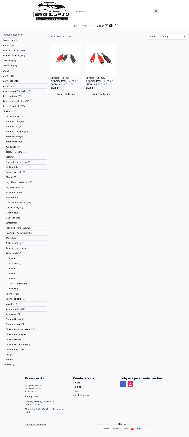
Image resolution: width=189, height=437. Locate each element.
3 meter (12, 268)
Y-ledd (12, 288)
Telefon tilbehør (13, 319)
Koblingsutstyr (13, 207)
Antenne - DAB (13, 121)
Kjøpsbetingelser (81, 395)
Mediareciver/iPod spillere (15, 91)
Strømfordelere (13, 309)
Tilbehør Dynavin (14, 339)
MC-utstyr (7, 86)
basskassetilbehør (14, 151)
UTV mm (7, 364)
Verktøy (9, 359)
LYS (4, 70)
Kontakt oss (78, 391)
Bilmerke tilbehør (11, 50)
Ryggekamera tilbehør (16, 248)
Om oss (76, 382)
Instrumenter (12, 192)
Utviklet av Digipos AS (35, 424)
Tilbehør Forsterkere (16, 344)
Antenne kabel (13, 136)
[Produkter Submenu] (92, 25)
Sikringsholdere (13, 298)
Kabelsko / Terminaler (16, 202)
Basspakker (8, 40)
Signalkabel (11, 253)
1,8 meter (13, 263)
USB (8, 354)
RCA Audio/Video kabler (17, 232)
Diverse (9, 177)
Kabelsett (10, 197)
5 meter (12, 273)
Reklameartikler (13, 243)
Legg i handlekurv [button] (66, 94)
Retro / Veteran (10, 96)
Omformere (11, 222)
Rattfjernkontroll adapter (18, 227)
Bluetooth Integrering (16, 162)
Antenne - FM (12, 126)
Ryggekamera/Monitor (14, 101)
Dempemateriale (14, 172)
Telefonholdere (13, 324)
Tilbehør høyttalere (15, 349)
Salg (75, 26)
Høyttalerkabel (13, 187)
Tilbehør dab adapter (16, 334)
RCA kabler (11, 238)
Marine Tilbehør (10, 80)
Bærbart (7, 45)
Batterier (10, 156)
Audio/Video (12, 146)
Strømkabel (11, 314)
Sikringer (10, 293)
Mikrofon (10, 212)
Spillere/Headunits (12, 106)
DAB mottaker (12, 167)
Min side (77, 386)
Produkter (86, 26)
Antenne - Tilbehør (15, 131)
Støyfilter (10, 304)
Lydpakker (8, 65)
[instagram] (130, 384)
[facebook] (123, 384)
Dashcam (7, 60)
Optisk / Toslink (16, 283)
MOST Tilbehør (13, 217)
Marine (6, 75)
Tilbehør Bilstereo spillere (18, 329)
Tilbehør (7, 111)
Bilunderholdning (11, 55)
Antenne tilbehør (14, 141)
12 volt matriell (13, 116)
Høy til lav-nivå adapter (17, 182)
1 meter (12, 258)
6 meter (12, 278)
